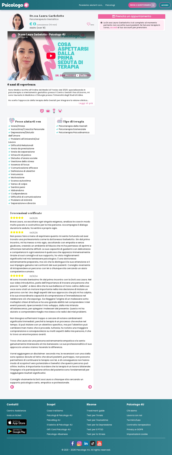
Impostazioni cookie (137, 434)
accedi (113, 27)
